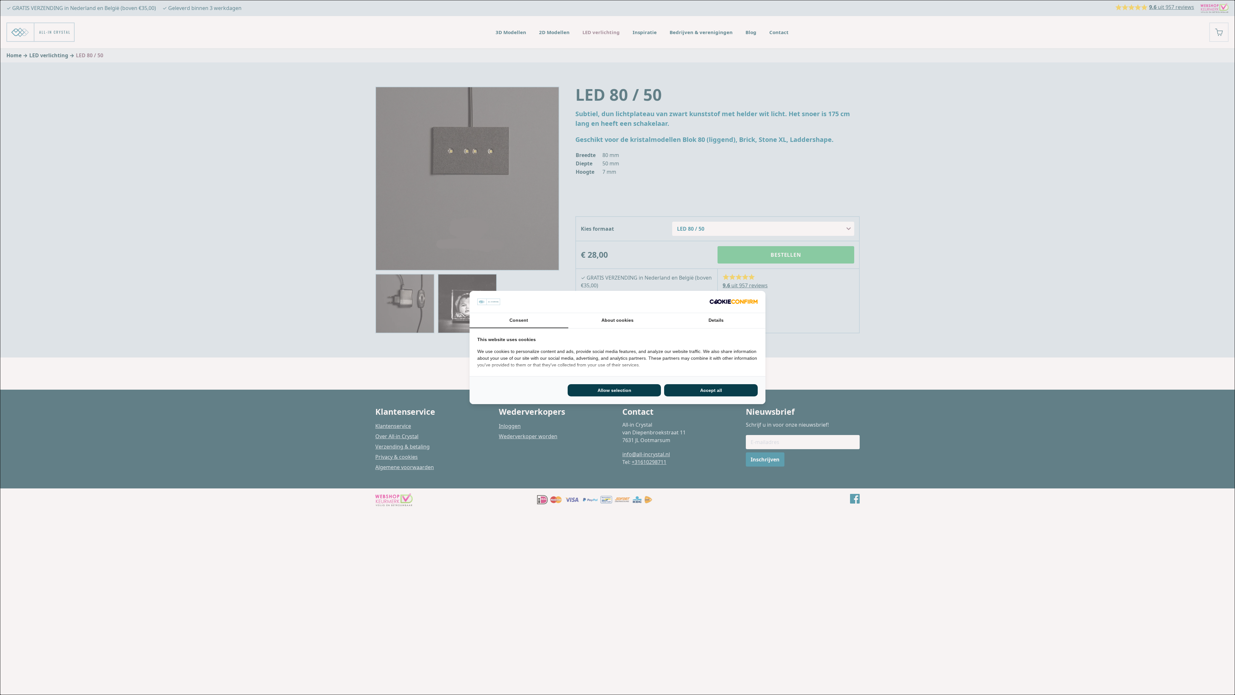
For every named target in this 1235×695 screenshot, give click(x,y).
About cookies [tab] (617, 320)
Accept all (711, 390)
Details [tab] (716, 320)
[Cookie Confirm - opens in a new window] (733, 301)
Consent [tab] (518, 320)
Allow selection (614, 390)
